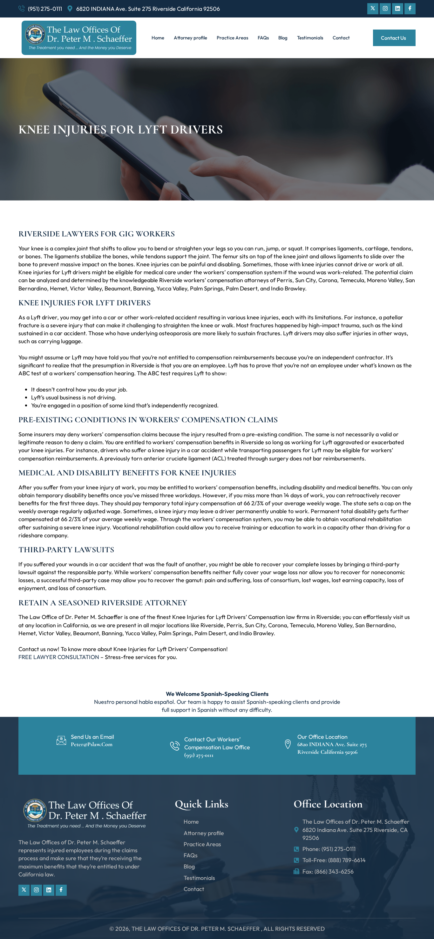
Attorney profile (190, 38)
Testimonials (310, 38)
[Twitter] (372, 8)
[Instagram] (385, 8)
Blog (283, 38)
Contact (341, 38)
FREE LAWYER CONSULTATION (58, 657)
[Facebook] (410, 8)
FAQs (263, 38)
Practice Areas (232, 38)
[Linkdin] (397, 8)
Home (158, 38)
